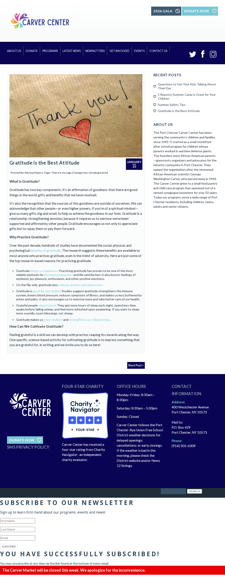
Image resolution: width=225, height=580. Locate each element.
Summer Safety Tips (171, 104)
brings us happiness (44, 271)
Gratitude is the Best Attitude (44, 163)
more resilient (53, 319)
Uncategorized (98, 172)
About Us (14, 51)
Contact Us (158, 51)
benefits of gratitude (45, 250)
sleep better (47, 305)
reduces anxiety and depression (80, 285)
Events (139, 51)
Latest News (72, 51)
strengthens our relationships (89, 319)
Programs (50, 51)
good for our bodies (46, 291)
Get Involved (119, 51)
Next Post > (136, 365)
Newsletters (95, 51)
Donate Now (21, 440)
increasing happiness (58, 275)
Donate (32, 51)
